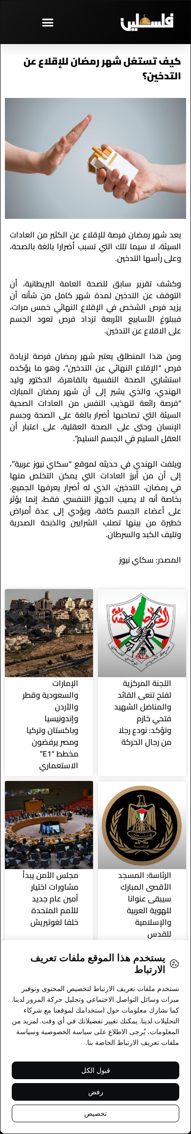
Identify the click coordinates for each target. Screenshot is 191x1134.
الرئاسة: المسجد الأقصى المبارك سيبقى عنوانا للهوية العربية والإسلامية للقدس (144, 904)
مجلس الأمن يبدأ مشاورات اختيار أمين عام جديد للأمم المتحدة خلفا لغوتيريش (50, 898)
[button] (48, 22)
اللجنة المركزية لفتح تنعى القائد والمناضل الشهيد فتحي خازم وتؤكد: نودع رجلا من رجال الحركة (142, 712)
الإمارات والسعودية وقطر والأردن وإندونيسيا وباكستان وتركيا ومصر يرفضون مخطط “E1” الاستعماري (50, 724)
